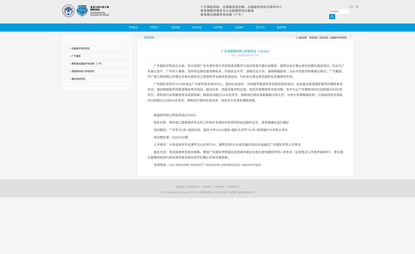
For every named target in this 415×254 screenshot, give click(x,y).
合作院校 (218, 27)
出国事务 (239, 27)
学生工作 (260, 27)
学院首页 (154, 27)
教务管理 (281, 27)
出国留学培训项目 (338, 37)
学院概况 (133, 27)
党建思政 (175, 27)
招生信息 (196, 27)
